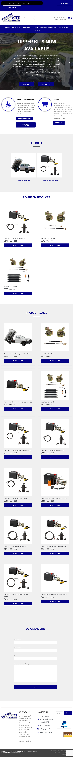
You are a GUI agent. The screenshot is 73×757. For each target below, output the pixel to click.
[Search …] (59, 713)
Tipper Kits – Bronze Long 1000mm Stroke (53, 546)
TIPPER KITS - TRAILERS (50, 180)
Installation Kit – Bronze (48, 238)
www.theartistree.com (16, 752)
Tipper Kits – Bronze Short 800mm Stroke (16, 546)
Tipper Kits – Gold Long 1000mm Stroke (15, 498)
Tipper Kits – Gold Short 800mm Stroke (15, 238)
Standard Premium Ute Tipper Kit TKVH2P (16, 354)
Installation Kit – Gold (10, 286)
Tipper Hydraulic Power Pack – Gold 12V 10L (54, 498)
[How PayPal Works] (64, 728)
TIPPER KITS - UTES (23, 180)
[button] (22, 3)
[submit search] (38, 18)
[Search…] (28, 18)
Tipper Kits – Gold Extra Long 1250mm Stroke (17, 450)
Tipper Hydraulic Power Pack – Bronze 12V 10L (18, 402)
